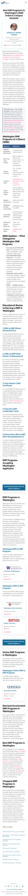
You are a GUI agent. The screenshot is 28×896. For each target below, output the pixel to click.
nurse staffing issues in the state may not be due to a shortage (13, 57)
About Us (4, 891)
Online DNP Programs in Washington (11, 851)
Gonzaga (18, 771)
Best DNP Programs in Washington (11, 859)
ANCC (20, 229)
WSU (16, 767)
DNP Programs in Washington (9, 848)
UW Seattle (22, 751)
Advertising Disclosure (21, 891)
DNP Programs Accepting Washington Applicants (11, 844)
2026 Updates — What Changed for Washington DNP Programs (14, 835)
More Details (7, 579)
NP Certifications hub (17, 401)
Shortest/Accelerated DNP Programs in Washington (12, 855)
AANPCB (15, 229)
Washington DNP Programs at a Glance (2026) (13, 831)
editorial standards (14, 131)
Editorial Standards (11, 891)
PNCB (14, 231)
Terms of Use (15, 893)
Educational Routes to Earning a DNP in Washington (12, 840)
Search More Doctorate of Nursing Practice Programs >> (14, 487)
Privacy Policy (9, 893)
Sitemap (20, 893)
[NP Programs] (5, 2)
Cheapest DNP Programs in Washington (12, 862)
